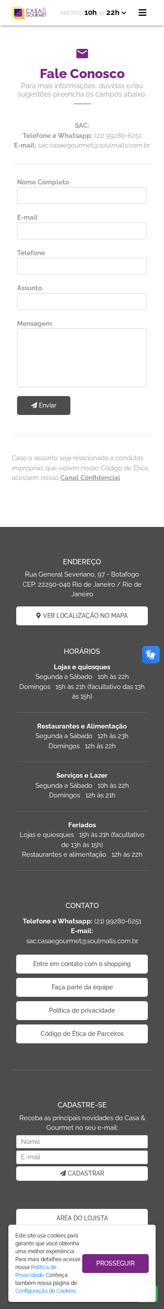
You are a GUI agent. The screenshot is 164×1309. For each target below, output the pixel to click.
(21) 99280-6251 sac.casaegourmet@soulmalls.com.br (82, 931)
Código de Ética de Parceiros (82, 1033)
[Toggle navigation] (142, 12)
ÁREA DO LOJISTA (82, 1218)
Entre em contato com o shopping (82, 963)
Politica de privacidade (82, 1010)
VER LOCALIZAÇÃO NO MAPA (84, 615)
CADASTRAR (85, 1173)
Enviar (46, 405)
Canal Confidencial (90, 478)
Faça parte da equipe (82, 987)
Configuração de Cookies (45, 1291)
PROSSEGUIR (115, 1263)
